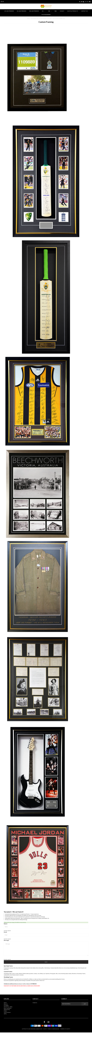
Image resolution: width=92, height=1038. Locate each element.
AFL (43, 11)
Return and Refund (7, 1008)
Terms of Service (7, 1012)
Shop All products (72, 11)
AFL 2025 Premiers (9, 11)
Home (28, 18)
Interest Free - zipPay (8, 1006)
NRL (49, 11)
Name (5, 924)
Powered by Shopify (65, 1028)
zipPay (5, 1013)
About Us (6, 1004)
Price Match (6, 1005)
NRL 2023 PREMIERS (34, 11)
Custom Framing (46, 14)
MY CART (88, 1)
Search (5, 1002)
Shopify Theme (46, 1028)
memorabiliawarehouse (36, 1028)
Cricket (62, 11)
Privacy (5, 1011)
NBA (56, 11)
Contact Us (84, 11)
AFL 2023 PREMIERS (21, 11)
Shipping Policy (7, 1009)
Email (5, 932)
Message (6, 940)
